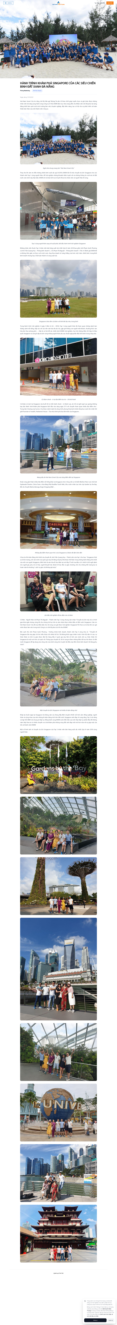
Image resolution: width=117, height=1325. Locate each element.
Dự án (110, 3)
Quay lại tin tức (58, 1273)
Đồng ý (95, 1320)
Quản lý (111, 1320)
